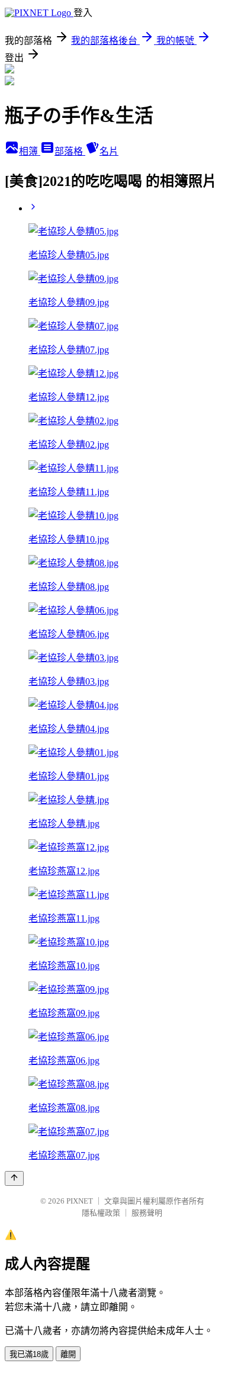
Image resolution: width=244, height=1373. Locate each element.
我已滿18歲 (29, 1354)
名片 (108, 151)
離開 (68, 1354)
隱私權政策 (101, 1212)
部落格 (69, 151)
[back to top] (14, 1178)
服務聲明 (146, 1212)
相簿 (29, 151)
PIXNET (79, 1200)
